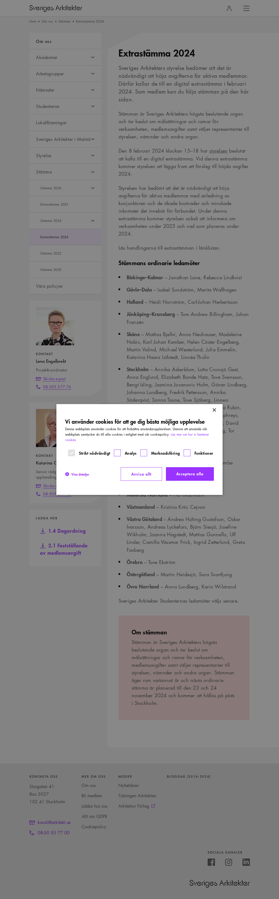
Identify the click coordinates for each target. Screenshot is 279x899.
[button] (77, 474)
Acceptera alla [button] (190, 473)
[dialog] (139, 449)
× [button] (214, 410)
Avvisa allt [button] (141, 474)
